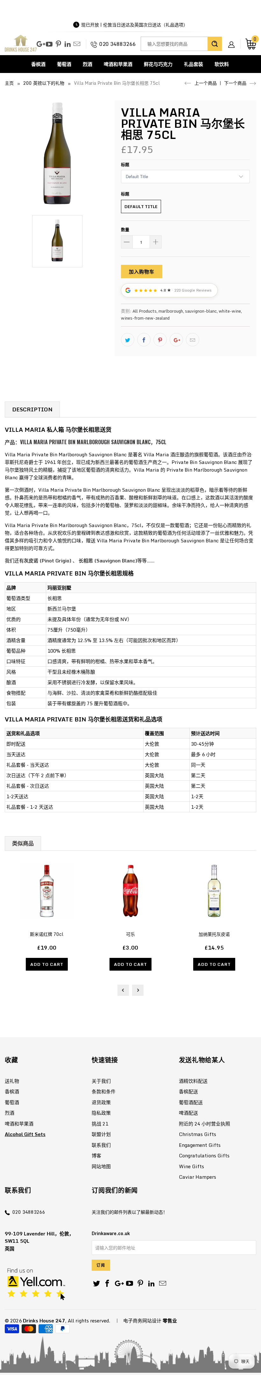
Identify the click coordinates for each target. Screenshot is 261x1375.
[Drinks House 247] (21, 44)
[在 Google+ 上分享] (176, 339)
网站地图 (101, 1166)
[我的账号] (233, 39)
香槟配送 (188, 1091)
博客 (96, 1155)
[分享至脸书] (144, 339)
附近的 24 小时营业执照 (204, 1123)
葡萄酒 (64, 64)
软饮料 (222, 64)
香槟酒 (38, 64)
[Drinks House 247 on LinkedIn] (67, 44)
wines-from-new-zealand (145, 318)
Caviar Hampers (197, 1177)
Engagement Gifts (200, 1145)
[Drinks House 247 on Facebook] (107, 1284)
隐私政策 (101, 1113)
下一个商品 (236, 83)
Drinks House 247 (44, 1320)
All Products (144, 311)
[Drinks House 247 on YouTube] (49, 44)
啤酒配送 (188, 1113)
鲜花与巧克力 (158, 64)
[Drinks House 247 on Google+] (40, 44)
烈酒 (87, 64)
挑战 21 (100, 1123)
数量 (125, 229)
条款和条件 (104, 1091)
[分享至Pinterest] (160, 339)
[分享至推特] (127, 339)
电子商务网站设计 (142, 1320)
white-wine (230, 311)
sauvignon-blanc (201, 311)
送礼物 (12, 1081)
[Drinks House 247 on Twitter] (96, 1284)
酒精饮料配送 (193, 1081)
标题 (125, 164)
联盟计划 (101, 1134)
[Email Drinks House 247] (77, 44)
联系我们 (101, 1145)
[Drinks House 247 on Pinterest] (58, 44)
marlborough (171, 311)
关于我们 (101, 1081)
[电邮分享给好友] (192, 339)
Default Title (141, 206)
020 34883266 (117, 44)
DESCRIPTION (32, 409)
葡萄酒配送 (191, 1102)
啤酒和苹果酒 (118, 64)
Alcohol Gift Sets (25, 1134)
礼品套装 (193, 64)
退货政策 (101, 1102)
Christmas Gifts (197, 1134)
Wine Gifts (191, 1166)
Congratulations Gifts (204, 1155)
